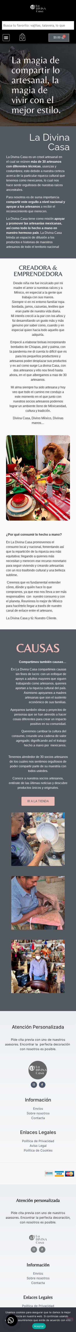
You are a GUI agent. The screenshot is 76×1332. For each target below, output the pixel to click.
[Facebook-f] (42, 1085)
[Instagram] (34, 1085)
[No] (69, 1319)
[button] (6, 37)
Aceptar (39, 1326)
